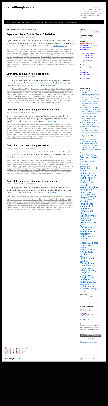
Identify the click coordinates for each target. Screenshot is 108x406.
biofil (81, 159)
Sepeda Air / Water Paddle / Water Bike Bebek (31, 34)
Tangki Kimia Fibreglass (13, 64)
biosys (82, 166)
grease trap (40, 55)
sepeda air (83, 241)
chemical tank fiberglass (52, 91)
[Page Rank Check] (85, 310)
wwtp (83, 291)
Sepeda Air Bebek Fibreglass (36, 60)
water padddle (56, 64)
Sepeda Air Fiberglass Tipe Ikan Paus (91, 149)
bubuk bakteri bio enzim (26, 51)
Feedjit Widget (91, 296)
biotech (87, 166)
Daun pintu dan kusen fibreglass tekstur (28, 73)
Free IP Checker (91, 338)
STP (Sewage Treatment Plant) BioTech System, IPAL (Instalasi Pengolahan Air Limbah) (90, 145)
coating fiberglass (21, 53)
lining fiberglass (28, 57)
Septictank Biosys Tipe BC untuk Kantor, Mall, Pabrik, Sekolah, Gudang (90, 103)
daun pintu (29, 53)
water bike (49, 64)
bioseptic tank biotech (13, 51)
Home (8, 22)
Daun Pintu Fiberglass (18, 160)
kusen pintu (62, 55)
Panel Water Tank (46, 57)
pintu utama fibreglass (19, 59)
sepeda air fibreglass (51, 60)
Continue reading (60, 46)
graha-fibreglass (30, 37)
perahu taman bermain (66, 57)
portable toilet (84, 225)
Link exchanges (84, 324)
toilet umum (42, 64)
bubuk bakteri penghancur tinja (43, 51)
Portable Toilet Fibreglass (33, 59)
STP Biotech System (20, 62)
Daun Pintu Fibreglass (18, 89)
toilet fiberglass (25, 64)
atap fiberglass (55, 49)
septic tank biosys (63, 60)
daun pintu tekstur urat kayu (52, 92)
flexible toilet (20, 55)
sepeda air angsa (12, 60)
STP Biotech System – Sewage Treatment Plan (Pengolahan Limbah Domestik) (91, 132)
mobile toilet (36, 57)
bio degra (69, 49)
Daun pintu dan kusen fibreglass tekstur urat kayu (33, 109)
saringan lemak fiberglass (48, 59)
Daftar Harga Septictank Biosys (42, 22)
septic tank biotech (66, 98)
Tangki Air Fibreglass (66, 62)
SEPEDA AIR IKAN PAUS (37, 49)
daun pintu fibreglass (52, 53)
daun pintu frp (62, 53)
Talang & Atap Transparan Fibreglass (37, 62)
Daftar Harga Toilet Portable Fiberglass (66, 22)
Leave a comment (12, 66)
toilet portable (34, 64)
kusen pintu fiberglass (52, 94)
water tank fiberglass (67, 64)
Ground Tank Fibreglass (51, 55)
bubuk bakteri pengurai (59, 51)
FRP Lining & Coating (30, 55)
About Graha (16, 22)
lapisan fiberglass (18, 57)
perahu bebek (56, 57)
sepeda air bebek (22, 60)
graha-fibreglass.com (20, 7)
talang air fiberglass (53, 62)
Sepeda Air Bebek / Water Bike (21, 49)
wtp (81, 291)
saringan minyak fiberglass (64, 59)
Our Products (26, 22)
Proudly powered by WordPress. (90, 359)
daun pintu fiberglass (39, 53)
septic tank (83, 247)
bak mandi (63, 49)
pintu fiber (9, 59)
